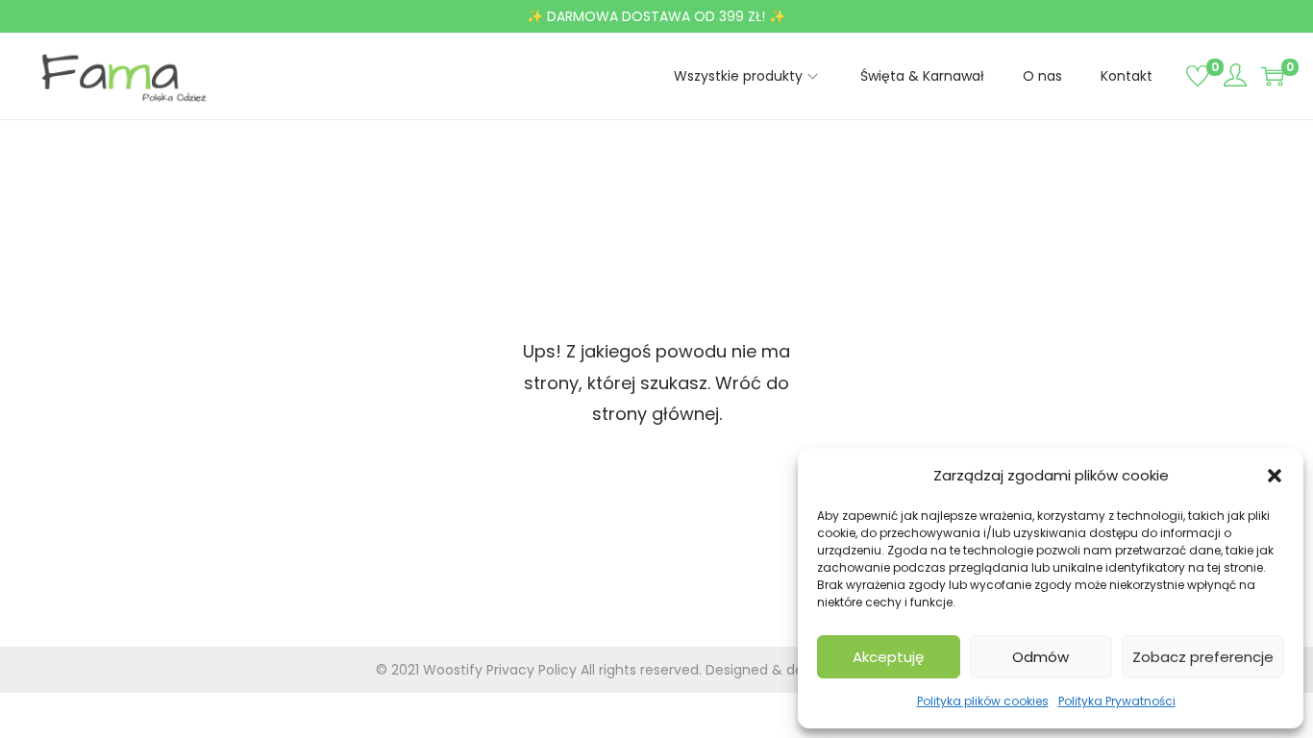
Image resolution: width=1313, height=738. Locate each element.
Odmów (1040, 657)
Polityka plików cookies (983, 701)
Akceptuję (888, 657)
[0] (1197, 75)
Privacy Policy (531, 669)
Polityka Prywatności (1117, 701)
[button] (1274, 475)
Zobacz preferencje (1203, 657)
